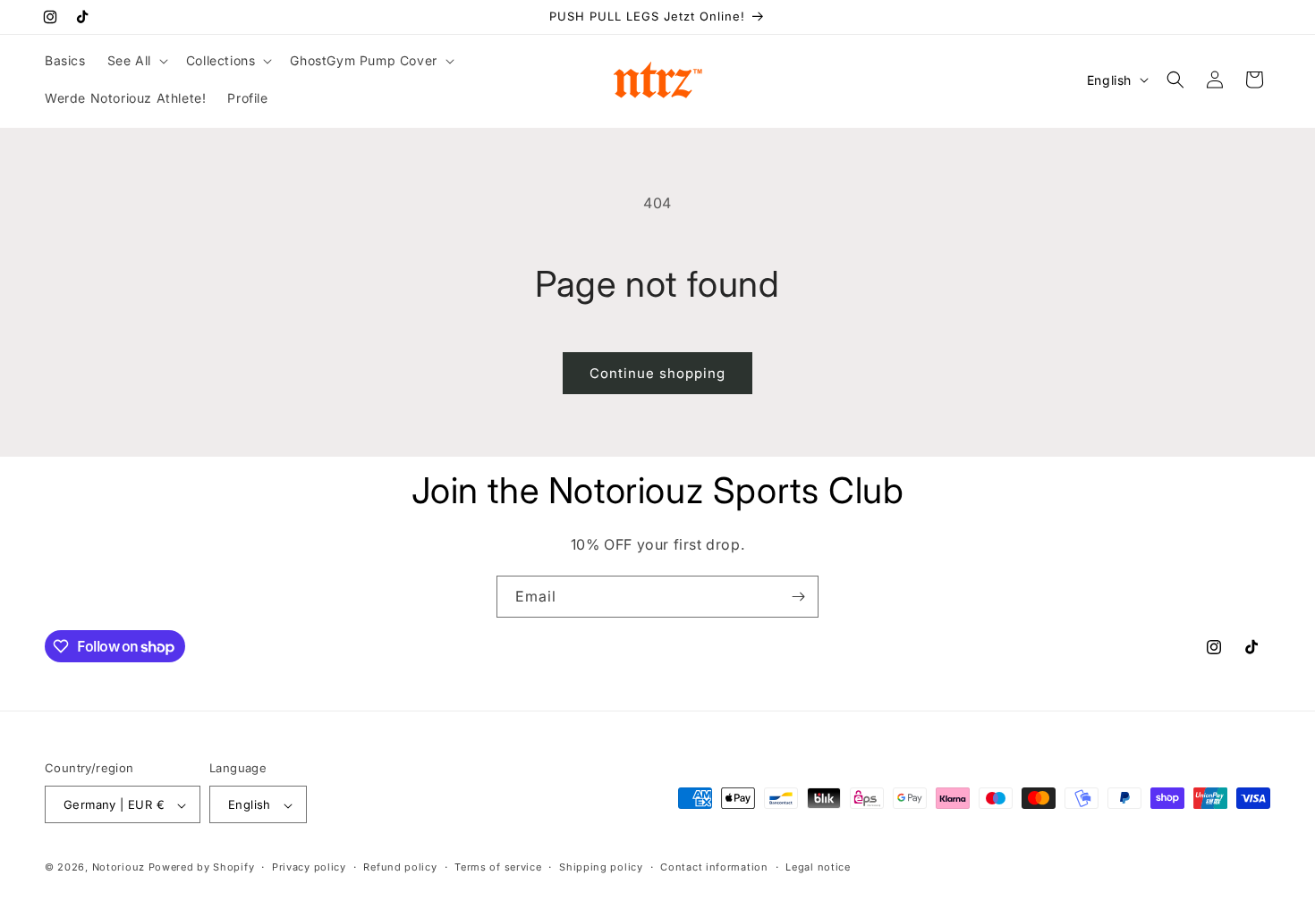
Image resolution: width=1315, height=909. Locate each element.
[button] (136, 61)
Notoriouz (118, 868)
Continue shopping (657, 373)
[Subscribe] (798, 597)
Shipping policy (601, 867)
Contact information (714, 867)
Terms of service (497, 867)
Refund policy (400, 867)
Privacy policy (309, 867)
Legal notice (817, 867)
